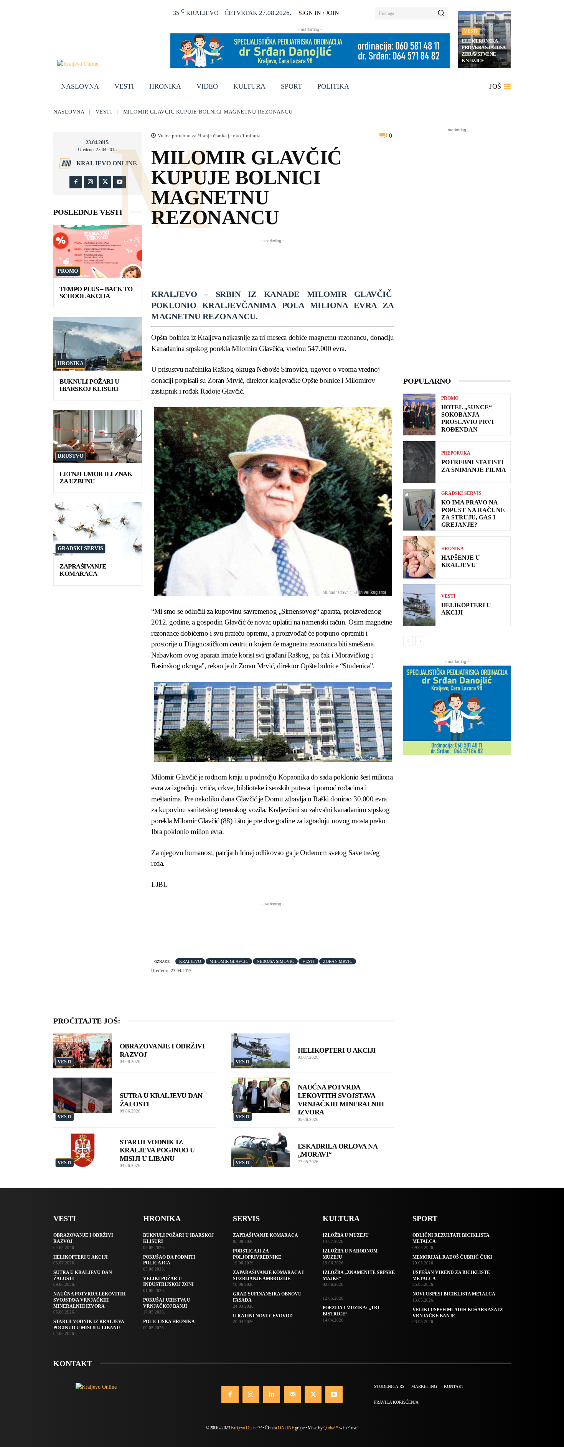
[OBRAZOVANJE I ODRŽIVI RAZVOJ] (82, 1051)
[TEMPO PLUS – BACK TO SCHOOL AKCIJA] (97, 251)
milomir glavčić (228, 961)
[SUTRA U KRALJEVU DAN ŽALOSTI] (82, 1095)
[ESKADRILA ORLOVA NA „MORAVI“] (260, 1150)
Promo (68, 271)
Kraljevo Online (106, 163)
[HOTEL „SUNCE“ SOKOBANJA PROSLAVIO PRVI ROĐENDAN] (419, 414)
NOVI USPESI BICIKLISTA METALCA (453, 1294)
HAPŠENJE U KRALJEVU (460, 561)
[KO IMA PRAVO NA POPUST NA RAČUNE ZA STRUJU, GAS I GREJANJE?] (419, 510)
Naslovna (68, 112)
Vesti (470, 31)
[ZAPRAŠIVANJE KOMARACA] (97, 528)
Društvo (71, 456)
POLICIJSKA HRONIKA (169, 1321)
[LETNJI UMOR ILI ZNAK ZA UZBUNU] (97, 436)
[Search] (441, 13)
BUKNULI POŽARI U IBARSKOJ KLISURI (89, 385)
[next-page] (420, 641)
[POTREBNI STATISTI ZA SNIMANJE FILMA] (419, 462)
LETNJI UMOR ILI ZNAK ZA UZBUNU (95, 477)
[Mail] (292, 1394)
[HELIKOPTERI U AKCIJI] (260, 1051)
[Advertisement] (290, 262)
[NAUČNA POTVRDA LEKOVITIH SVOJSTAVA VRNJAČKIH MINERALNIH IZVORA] (260, 1095)
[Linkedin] (271, 1394)
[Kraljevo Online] (109, 64)
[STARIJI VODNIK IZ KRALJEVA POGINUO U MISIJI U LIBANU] (82, 1150)
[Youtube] (119, 182)
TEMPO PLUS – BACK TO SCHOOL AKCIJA (95, 292)
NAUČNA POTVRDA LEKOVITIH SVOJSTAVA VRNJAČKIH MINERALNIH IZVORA (89, 1300)
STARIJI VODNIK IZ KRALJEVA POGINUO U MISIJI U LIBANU (157, 1150)
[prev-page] (408, 641)
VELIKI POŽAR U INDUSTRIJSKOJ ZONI (168, 1281)
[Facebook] (75, 182)
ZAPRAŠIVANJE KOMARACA (82, 570)
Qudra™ (330, 1428)
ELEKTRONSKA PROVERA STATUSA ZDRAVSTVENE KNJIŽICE (484, 50)
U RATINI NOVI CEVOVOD (263, 1315)
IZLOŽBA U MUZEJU (346, 1235)
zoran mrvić (337, 961)
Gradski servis (80, 548)
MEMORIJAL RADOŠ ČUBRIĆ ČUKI (452, 1257)
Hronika (71, 363)
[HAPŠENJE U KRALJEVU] (419, 557)
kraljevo (190, 961)
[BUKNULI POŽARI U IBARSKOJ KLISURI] (97, 344)
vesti (308, 961)
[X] (105, 182)
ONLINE (286, 1428)
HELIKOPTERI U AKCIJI (337, 1050)
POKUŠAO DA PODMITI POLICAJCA (169, 1260)
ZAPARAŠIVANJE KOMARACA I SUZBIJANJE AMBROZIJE (268, 1275)
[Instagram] (90, 182)
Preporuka (455, 453)
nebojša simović (275, 961)
